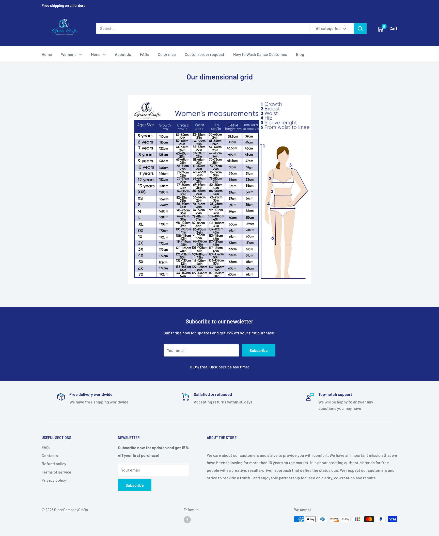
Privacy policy (54, 480)
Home (47, 54)
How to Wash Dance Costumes (260, 54)
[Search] (360, 28)
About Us (123, 54)
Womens (68, 54)
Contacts (50, 455)
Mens (95, 54)
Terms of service (56, 471)
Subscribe (258, 350)
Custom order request (204, 54)
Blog (300, 54)
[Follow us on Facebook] (187, 519)
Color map (167, 54)
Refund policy (54, 463)
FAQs (144, 54)
